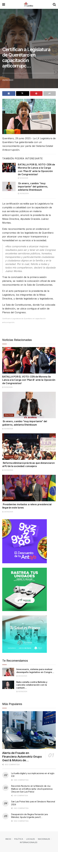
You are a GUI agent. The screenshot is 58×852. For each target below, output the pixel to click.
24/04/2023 (22, 676)
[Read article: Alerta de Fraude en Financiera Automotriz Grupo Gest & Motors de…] (29, 730)
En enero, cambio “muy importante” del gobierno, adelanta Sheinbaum (33, 186)
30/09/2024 (24, 193)
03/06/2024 (22, 691)
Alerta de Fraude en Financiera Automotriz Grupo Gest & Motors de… (22, 756)
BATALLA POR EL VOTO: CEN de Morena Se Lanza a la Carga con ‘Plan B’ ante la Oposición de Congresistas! (28, 380)
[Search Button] (54, 4)
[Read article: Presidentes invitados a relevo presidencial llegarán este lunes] (29, 488)
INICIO (8, 839)
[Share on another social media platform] (49, 93)
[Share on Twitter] (22, 93)
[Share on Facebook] (8, 93)
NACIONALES (44, 839)
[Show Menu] (3, 4)
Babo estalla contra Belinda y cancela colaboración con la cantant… (31, 685)
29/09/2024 (8, 512)
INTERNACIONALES (28, 842)
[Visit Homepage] (29, 4)
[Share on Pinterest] (36, 93)
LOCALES (30, 839)
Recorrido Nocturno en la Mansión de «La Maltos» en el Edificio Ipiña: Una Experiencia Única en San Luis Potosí (31, 789)
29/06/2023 (7, 80)
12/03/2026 (23, 178)
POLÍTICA (9, 370)
